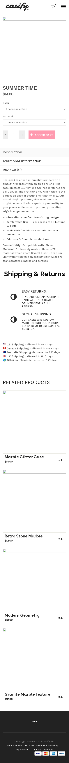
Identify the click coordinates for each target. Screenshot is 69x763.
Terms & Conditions (43, 749)
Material (8, 116)
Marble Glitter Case (24, 457)
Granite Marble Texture (27, 694)
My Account (22, 749)
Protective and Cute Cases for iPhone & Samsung (32, 745)
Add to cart (44, 135)
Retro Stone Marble (24, 536)
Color (6, 103)
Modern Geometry (22, 615)
